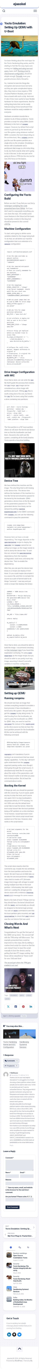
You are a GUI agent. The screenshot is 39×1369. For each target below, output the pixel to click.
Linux (15, 1287)
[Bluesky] (19, 1334)
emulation (13, 995)
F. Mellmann (14, 1073)
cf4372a (7, 224)
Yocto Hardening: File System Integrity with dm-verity (22, 1268)
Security (16, 1264)
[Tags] (28, 1247)
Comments (12, 1061)
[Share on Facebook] (16, 1006)
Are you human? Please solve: (16, 1196)
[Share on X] (8, 1006)
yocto (7, 999)
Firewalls (19, 76)
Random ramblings (20, 1253)
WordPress (19, 1361)
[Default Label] (9, 1334)
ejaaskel (19, 4)
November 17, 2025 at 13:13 (20, 1075)
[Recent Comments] (19, 1247)
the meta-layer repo (14, 650)
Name (8, 1172)
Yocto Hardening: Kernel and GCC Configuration (10, 1044)
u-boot (29, 995)
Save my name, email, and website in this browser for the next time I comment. (19, 1190)
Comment (10, 1158)
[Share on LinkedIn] (31, 1006)
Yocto (24, 1016)
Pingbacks (12, 1066)
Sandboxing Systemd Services (24, 1044)
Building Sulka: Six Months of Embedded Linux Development (22, 1302)
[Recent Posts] (10, 1247)
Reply (11, 1145)
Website (8, 1180)
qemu (22, 995)
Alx (31, 1361)
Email (22, 1172)
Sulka (15, 1297)
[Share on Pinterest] (23, 1006)
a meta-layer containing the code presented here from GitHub (19, 205)
